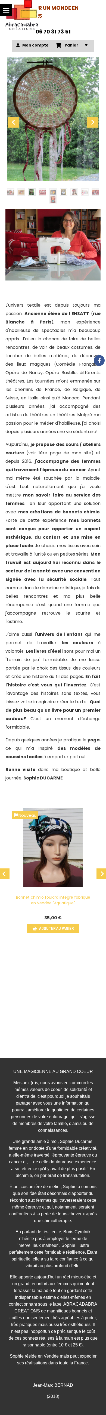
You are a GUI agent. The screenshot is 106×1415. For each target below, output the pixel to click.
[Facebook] (99, 360)
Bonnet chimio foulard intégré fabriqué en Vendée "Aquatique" (53, 900)
